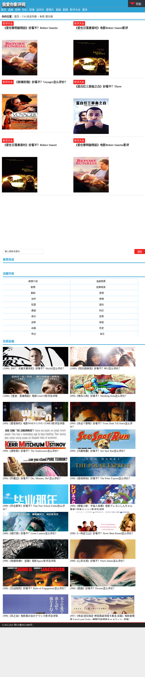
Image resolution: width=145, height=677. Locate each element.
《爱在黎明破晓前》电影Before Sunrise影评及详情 (102, 145)
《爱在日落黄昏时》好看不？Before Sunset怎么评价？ (30, 145)
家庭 (104, 322)
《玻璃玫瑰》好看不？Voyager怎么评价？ (41, 82)
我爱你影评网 (13, 4)
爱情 (104, 293)
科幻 (24, 9)
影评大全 (75, 9)
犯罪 (36, 304)
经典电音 (104, 287)
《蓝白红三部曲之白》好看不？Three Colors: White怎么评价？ (98, 87)
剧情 (65, 9)
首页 (3, 9)
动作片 (40, 9)
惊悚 (31, 9)
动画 (10, 9)
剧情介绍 (36, 281)
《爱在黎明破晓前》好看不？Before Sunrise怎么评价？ (30, 28)
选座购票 (104, 281)
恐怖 (17, 9)
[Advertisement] (72, 652)
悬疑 (36, 310)
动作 (36, 298)
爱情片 (50, 9)
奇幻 (36, 316)
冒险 (104, 304)
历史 (104, 328)
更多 (85, 9)
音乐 (104, 334)
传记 (36, 334)
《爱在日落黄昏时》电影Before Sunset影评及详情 (101, 28)
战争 (36, 322)
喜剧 (58, 9)
